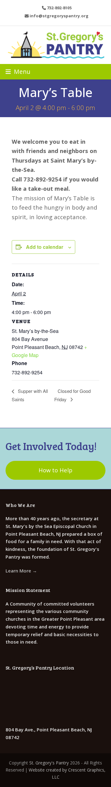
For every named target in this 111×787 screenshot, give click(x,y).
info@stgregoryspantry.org (59, 16)
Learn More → (21, 571)
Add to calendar (44, 246)
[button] (18, 71)
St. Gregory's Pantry (49, 763)
